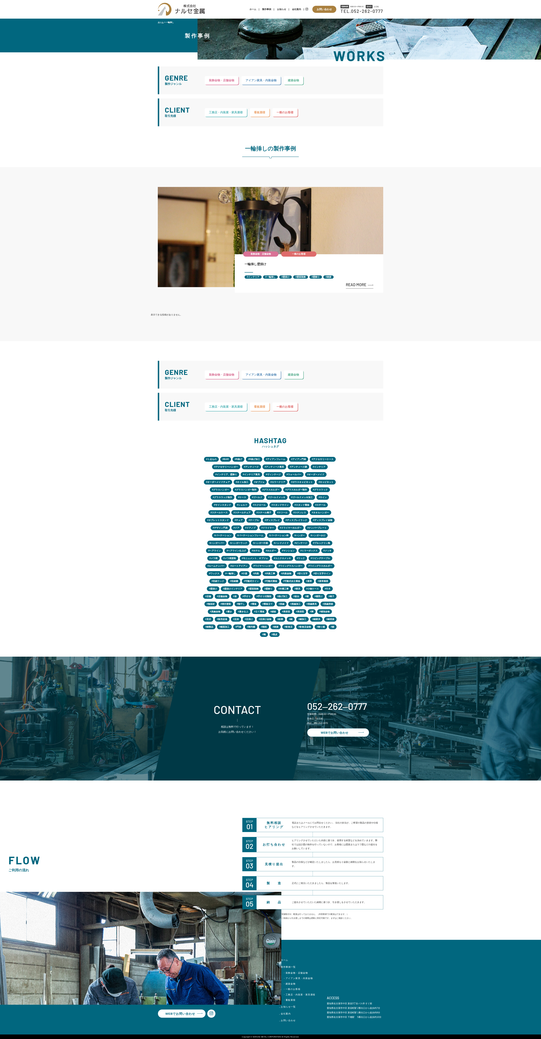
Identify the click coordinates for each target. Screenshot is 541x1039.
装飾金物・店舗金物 (221, 80)
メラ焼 (214, 558)
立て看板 (259, 611)
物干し (241, 604)
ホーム (253, 9)
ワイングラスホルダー (321, 566)
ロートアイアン (240, 566)
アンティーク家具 (275, 467)
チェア (239, 520)
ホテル (256, 550)
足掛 (236, 619)
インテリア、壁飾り (227, 474)
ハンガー (300, 535)
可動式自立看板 (292, 581)
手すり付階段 (264, 596)
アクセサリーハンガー (227, 467)
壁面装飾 (301, 277)
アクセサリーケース (323, 459)
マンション (289, 550)
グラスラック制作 (223, 497)
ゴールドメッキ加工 (302, 497)
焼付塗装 (226, 604)
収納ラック (218, 581)
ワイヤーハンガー (264, 566)
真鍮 (282, 604)
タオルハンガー (321, 512)
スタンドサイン (281, 505)
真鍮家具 (312, 604)
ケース (242, 497)
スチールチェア (243, 512)
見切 (209, 619)
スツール (283, 512)
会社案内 (296, 9)
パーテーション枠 (279, 535)
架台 (297, 596)
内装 (256, 573)
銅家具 (317, 619)
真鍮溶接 (328, 604)
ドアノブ (251, 528)
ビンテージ (301, 543)
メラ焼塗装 (230, 558)
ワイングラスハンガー (291, 566)
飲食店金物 (305, 627)
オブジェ (260, 482)
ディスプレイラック (297, 520)
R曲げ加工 (254, 459)
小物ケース (313, 589)
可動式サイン (252, 581)
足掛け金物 (265, 619)
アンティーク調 (299, 467)
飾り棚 (321, 627)
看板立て (268, 604)
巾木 (328, 589)
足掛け (249, 619)
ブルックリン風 (322, 543)
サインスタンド (223, 505)
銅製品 (210, 627)
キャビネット (326, 482)
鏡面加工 (225, 627)
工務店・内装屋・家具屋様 (226, 112)
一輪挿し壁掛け (256, 264)
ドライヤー (268, 528)
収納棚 (234, 581)
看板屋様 (259, 112)
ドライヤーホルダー (291, 528)
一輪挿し (271, 277)
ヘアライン (215, 550)
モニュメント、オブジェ (255, 558)
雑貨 (329, 277)
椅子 (332, 596)
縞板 (274, 611)
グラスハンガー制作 (246, 489)
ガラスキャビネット (302, 482)
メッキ (328, 550)
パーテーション (223, 535)
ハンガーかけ (318, 535)
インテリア (253, 277)
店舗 (209, 596)
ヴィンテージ (274, 474)
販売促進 (222, 619)
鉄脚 (281, 619)
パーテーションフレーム (251, 535)
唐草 (309, 581)
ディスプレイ (273, 520)
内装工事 (270, 573)
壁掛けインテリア (233, 589)
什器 (245, 573)
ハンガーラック (239, 543)
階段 (264, 627)
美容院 (300, 611)
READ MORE (356, 284)
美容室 (286, 611)
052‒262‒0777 (337, 706)
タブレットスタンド (219, 520)
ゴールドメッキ (277, 497)
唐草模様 (323, 581)
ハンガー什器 (261, 543)
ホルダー (271, 550)
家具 (298, 589)
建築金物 (293, 80)
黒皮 (275, 634)
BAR (226, 459)
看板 (254, 604)
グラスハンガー (221, 489)
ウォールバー (294, 474)
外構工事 (284, 589)
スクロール (260, 505)
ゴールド (257, 497)
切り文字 (303, 573)
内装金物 (286, 573)
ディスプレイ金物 (323, 520)
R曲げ (239, 459)
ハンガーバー (217, 543)
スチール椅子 (264, 512)
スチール (321, 505)
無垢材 (211, 604)
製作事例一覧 (288, 967)
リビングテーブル (321, 558)
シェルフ (242, 505)
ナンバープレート (318, 528)
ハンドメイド (282, 543)
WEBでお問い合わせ (334, 732)
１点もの (212, 459)
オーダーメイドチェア (218, 482)
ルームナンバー (217, 566)
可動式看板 (271, 581)
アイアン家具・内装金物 (261, 80)
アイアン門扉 (299, 459)
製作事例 (266, 9)
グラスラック (321, 489)
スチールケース (220, 512)
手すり (247, 596)
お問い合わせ (324, 9)
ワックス (214, 573)
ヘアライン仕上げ (237, 550)
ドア (237, 528)
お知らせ (281, 9)
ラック (301, 558)
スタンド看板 (302, 505)
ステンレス (300, 512)
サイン (323, 497)
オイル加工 (242, 482)
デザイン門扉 (221, 528)
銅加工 (303, 619)
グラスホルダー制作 (297, 489)
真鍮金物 (215, 611)
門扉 (239, 627)
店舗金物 (222, 596)
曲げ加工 (283, 596)
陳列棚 (251, 627)
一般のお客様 (285, 112)
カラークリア (278, 482)
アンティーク (252, 467)
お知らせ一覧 (288, 1007)
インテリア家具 (252, 474)
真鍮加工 (296, 604)
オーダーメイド (316, 474)
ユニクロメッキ (283, 558)
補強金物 (325, 611)
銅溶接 (331, 619)
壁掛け (286, 277)
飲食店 (289, 627)
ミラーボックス (310, 550)
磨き (230, 611)
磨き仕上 (243, 611)
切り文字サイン (323, 573)
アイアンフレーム (276, 459)
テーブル (254, 520)
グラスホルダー (272, 489)
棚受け (319, 596)
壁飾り (316, 277)
